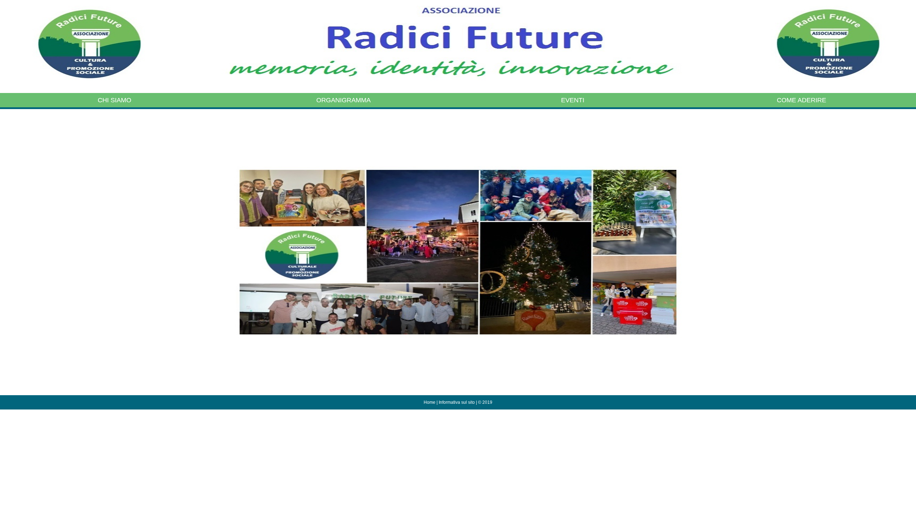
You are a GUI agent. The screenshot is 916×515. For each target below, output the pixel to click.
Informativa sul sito (457, 402)
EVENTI (572, 100)
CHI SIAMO (114, 100)
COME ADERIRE (801, 100)
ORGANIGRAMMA (343, 100)
